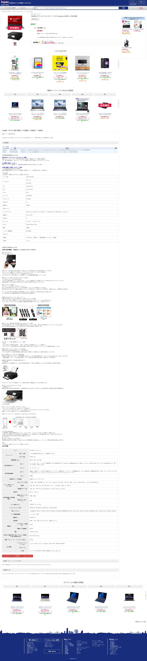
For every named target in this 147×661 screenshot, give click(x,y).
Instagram (112, 652)
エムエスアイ (37, 564)
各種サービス (29, 651)
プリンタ (79, 645)
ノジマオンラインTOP (5, 11)
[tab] (4, 130)
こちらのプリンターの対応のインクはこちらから (17, 556)
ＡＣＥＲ (28, 564)
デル (32, 564)
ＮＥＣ (3, 564)
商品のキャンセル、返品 (32, 649)
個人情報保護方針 (114, 645)
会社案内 (112, 644)
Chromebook (65, 573)
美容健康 (67, 653)
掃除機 (66, 652)
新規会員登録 (133, 4)
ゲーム (78, 650)
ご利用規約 (112, 643)
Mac (51, 573)
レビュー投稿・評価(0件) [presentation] (15, 130)
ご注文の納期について (31, 647)
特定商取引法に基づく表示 (115, 647)
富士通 (7, 564)
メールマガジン (113, 650)
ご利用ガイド (142, 1)
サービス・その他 (96, 645)
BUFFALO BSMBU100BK (127, 47)
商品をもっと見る (141, 621)
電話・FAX (79, 649)
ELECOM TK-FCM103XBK (127, 29)
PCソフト (79, 653)
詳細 (62, 43)
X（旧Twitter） (113, 651)
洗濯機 (66, 650)
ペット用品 (94, 643)
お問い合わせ (52, 651)
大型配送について (30, 646)
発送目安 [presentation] (33, 130)
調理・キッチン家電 (69, 645)
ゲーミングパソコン (19, 573)
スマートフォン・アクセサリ (83, 647)
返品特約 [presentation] (40, 130)
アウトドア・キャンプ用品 (97, 642)
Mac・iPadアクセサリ (57, 573)
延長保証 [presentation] (26, 130)
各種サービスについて (49, 645)
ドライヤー (79, 640)
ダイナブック (44, 564)
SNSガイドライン (113, 653)
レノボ (48, 564)
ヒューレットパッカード (15, 564)
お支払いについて (30, 644)
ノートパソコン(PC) (28, 11)
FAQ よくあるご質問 (53, 640)
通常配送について (30, 645)
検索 (123, 8)
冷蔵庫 (66, 647)
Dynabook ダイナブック (36, 13)
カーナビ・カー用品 (96, 640)
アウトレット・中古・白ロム (98, 644)
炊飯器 (66, 648)
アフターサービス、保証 (32, 650)
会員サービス (29, 652)
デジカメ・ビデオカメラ (82, 642)
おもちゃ (79, 652)
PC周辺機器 (79, 644)
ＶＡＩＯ (24, 564)
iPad (35, 573)
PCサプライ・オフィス (81, 648)
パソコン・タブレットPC (17, 11)
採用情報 (112, 642)
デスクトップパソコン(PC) (43, 573)
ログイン (133, 1)
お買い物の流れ (30, 642)
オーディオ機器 (68, 643)
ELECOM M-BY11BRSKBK (139, 29)
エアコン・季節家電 (69, 644)
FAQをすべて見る (48, 646)
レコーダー (67, 642)
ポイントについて (48, 644)
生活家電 (67, 649)
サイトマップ (113, 640)
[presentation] (4, 130)
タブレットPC (72, 573)
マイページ (142, 4)
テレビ (66, 640)
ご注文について (48, 642)
